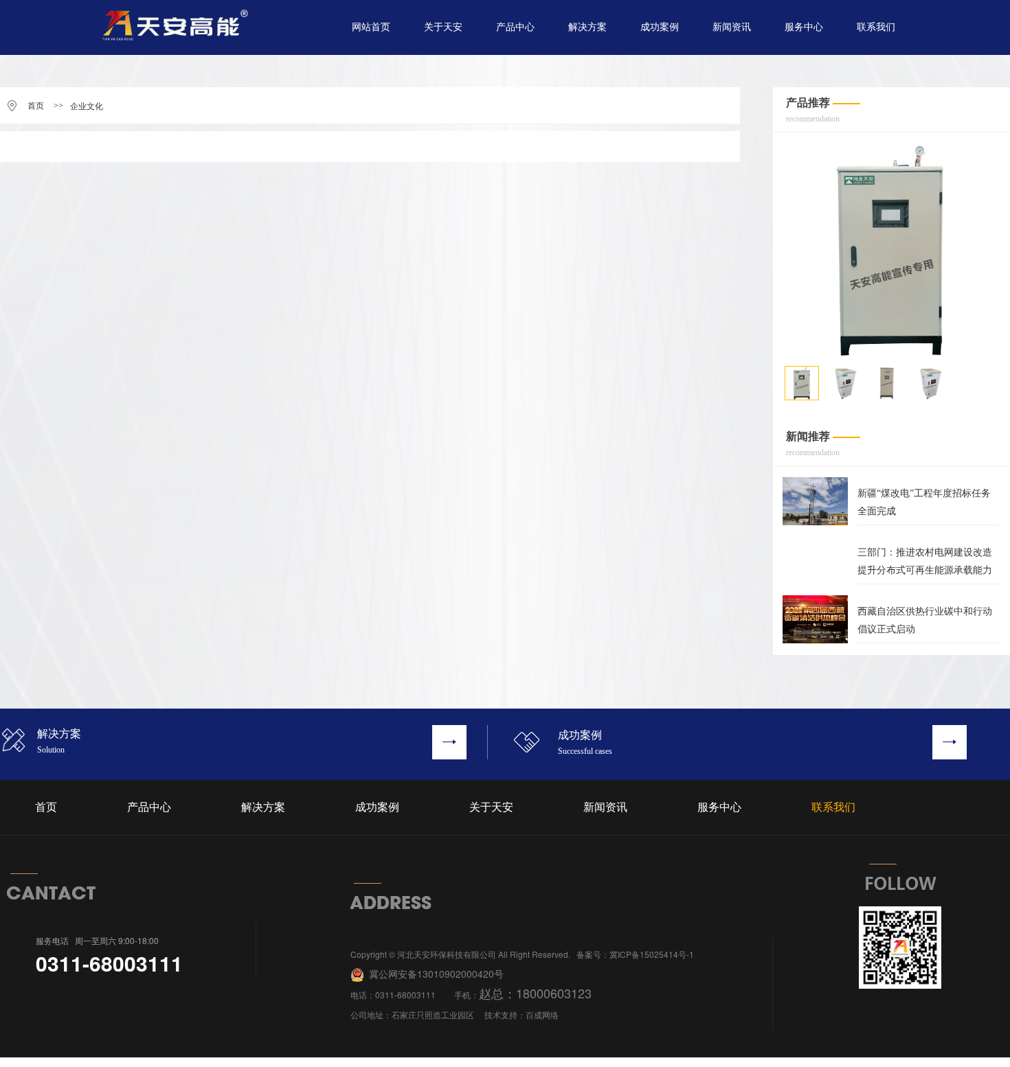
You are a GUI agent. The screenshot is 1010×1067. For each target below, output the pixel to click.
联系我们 (876, 27)
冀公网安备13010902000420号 (435, 973)
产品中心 (515, 27)
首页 (35, 106)
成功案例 (659, 27)
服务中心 (804, 27)
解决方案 (587, 27)
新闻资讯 (731, 27)
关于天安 (443, 27)
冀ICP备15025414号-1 (651, 954)
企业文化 (86, 106)
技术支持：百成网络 (521, 1014)
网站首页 (371, 27)
